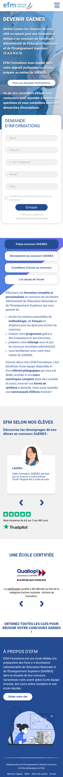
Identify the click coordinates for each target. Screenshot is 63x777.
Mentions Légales (15, 774)
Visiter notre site (17, 696)
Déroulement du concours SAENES (31, 256)
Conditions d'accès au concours (32, 267)
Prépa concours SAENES (31, 244)
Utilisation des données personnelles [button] (31, 218)
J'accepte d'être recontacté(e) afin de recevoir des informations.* (30, 198)
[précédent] (21, 502)
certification (14, 588)
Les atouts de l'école (31, 279)
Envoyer (31, 207)
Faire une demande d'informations (31, 83)
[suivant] (42, 502)
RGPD (27, 774)
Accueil (53, 774)
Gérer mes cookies (40, 774)
